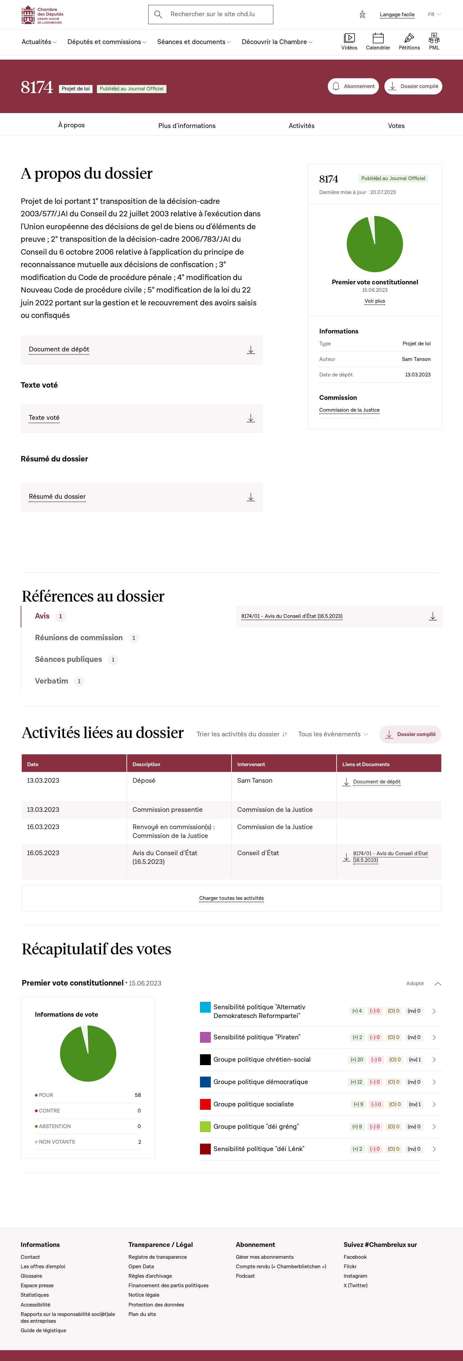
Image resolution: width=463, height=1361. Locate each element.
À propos (71, 125)
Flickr (350, 1266)
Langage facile (397, 14)
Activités (302, 126)
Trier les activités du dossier (238, 734)
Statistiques (35, 1295)
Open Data (141, 1266)
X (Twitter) (355, 1285)
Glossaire (31, 1276)
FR (431, 14)
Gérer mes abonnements (265, 1257)
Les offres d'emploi (43, 1266)
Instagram (355, 1276)
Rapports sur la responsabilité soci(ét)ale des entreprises (68, 1317)
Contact (30, 1257)
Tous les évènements (329, 734)
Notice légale (143, 1295)
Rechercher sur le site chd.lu (212, 14)
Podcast (245, 1276)
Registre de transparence (157, 1257)
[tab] (106, 616)
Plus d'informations (187, 126)
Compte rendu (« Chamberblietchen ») (281, 1266)
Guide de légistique (43, 1330)
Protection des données (156, 1304)
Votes (396, 126)
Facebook (355, 1257)
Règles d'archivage (150, 1276)
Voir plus (375, 300)
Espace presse (37, 1285)
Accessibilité (35, 1304)
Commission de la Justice (349, 409)
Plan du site (142, 1314)
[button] (321, 1011)
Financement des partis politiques (168, 1285)
